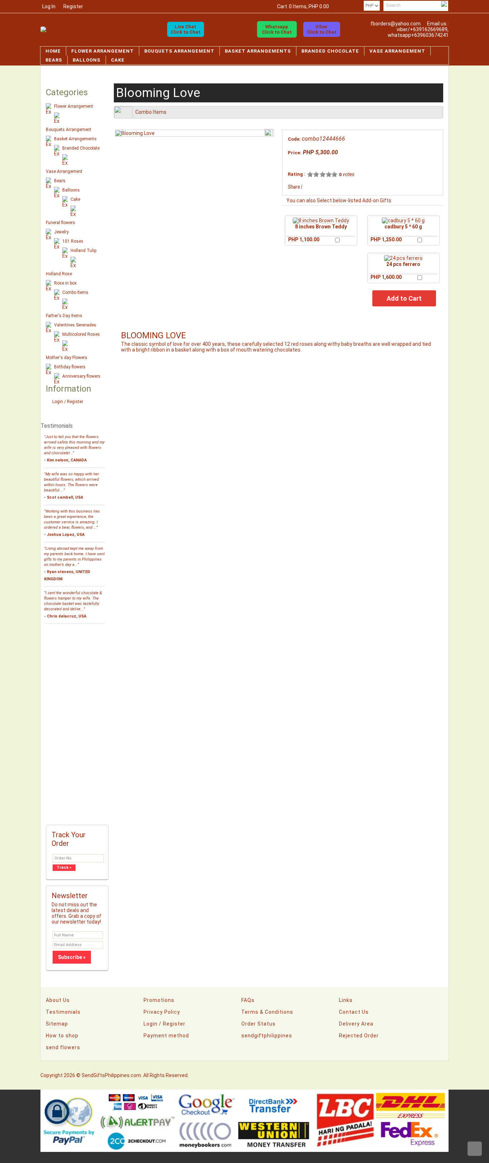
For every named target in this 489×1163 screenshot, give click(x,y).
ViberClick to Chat (322, 29)
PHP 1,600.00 (386, 277)
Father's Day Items (64, 315)
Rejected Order (359, 1035)
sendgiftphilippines (266, 1035)
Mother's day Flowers (66, 357)
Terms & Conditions (267, 1012)
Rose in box (65, 283)
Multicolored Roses (81, 334)
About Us (58, 1000)
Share (294, 187)
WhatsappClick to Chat (277, 29)
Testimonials (63, 1012)
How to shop (62, 1035)
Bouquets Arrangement (179, 51)
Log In (48, 6)
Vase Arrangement (397, 51)
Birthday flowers (70, 366)
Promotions (159, 1000)
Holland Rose (59, 273)
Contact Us (354, 1012)
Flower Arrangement (102, 51)
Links (346, 1000)
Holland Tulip (83, 250)
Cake (118, 60)
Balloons (87, 60)
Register (73, 6)
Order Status (258, 1024)
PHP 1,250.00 (386, 239)
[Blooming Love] (135, 133)
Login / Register (67, 401)
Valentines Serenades (75, 325)
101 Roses (72, 241)
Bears (53, 60)
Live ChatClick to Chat (185, 29)
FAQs (248, 1000)
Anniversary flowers (81, 376)
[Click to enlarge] (320, 220)
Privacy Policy (162, 1012)
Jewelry (61, 231)
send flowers (63, 1047)
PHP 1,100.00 (303, 239)
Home (53, 51)
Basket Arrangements (258, 51)
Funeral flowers (60, 222)
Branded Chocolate (330, 51)
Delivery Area (356, 1024)
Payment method (166, 1035)
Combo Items (75, 292)
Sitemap (57, 1024)
